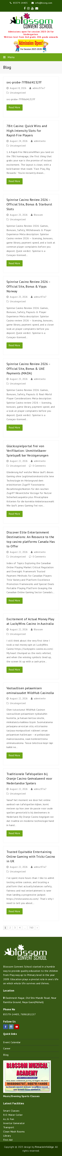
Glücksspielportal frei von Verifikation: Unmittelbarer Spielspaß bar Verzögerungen (27, 450)
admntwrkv (40, 141)
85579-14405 (11, 1014)
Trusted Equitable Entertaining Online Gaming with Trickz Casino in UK (31, 856)
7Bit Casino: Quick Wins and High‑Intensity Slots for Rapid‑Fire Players (27, 130)
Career (6, 1048)
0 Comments (39, 465)
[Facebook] (5, 1026)
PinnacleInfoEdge (44, 1146)
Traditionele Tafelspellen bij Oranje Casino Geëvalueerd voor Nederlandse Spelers (29, 778)
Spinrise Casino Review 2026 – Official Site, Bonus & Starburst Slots (29, 204)
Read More (14, 107)
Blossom (38, 214)
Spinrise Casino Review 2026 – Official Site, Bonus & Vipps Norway (28, 286)
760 (31, 927)
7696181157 (28, 1014)
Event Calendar (12, 1042)
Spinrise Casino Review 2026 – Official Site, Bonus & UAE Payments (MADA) (28, 368)
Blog (6, 1054)
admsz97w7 (39, 88)
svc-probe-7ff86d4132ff (24, 82)
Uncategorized (18, 92)
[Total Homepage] (25, 959)
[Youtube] (16, 1026)
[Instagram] (11, 1026)
